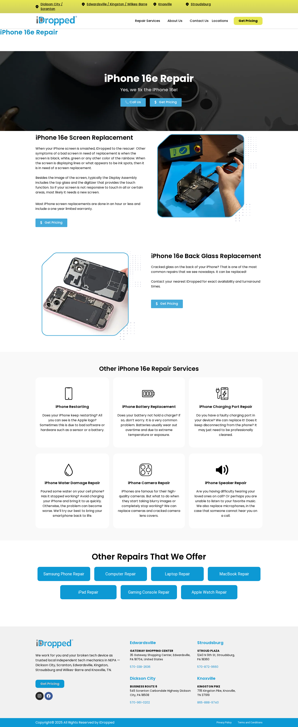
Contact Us (199, 20)
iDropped (106, 722)
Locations (220, 20)
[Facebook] (49, 696)
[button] (149, 21)
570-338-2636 (140, 667)
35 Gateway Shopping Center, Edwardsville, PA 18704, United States (160, 657)
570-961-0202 (140, 702)
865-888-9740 (208, 702)
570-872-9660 (207, 667)
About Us (174, 20)
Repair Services (147, 20)
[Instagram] (39, 696)
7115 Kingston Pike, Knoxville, (216, 691)
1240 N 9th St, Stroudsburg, (216, 655)
